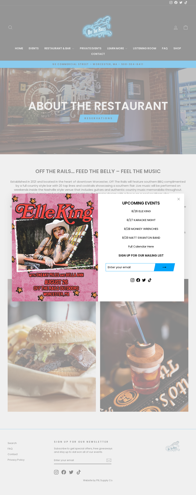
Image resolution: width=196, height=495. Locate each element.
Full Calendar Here (141, 246)
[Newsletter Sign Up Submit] (164, 267)
